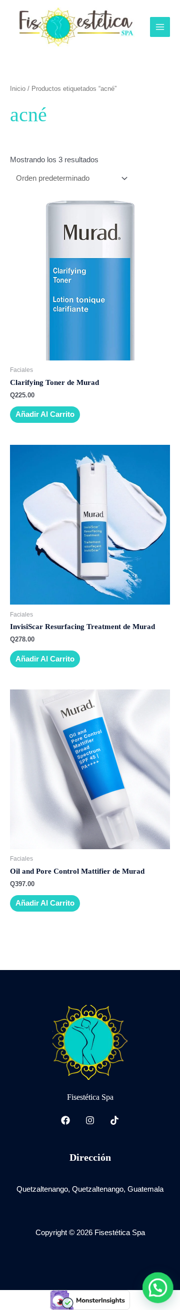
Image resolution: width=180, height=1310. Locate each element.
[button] (158, 1288)
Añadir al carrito (45, 414)
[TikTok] (114, 1120)
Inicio (18, 88)
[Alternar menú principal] (160, 27)
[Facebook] (65, 1120)
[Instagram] (90, 1120)
